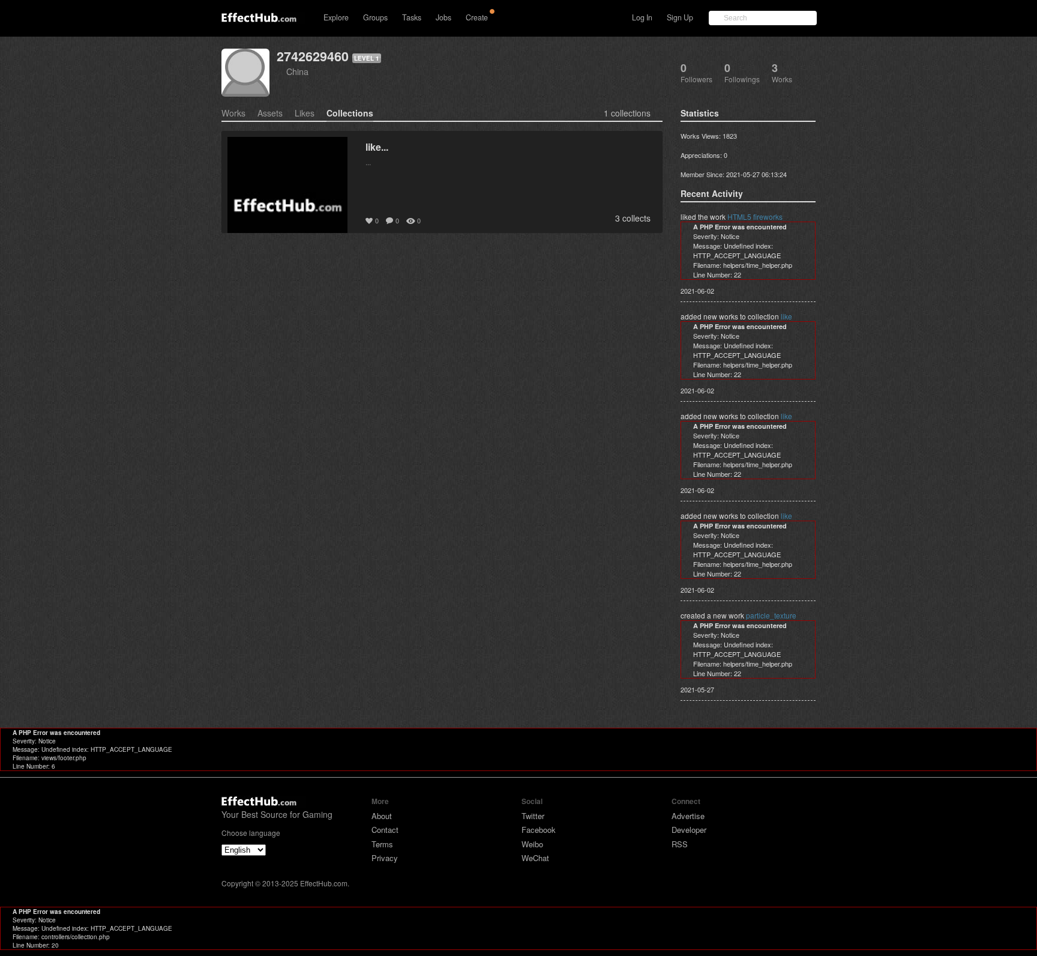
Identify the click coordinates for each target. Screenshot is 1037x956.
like (786, 316)
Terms (382, 844)
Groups (375, 17)
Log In (642, 17)
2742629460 (313, 56)
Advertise (688, 815)
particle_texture (771, 615)
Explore (336, 17)
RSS (680, 844)
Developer (689, 829)
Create (477, 17)
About (381, 815)
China (297, 71)
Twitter (533, 815)
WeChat (535, 858)
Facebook (539, 829)
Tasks (411, 17)
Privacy (384, 858)
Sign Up (680, 17)
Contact (384, 829)
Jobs (443, 17)
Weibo (532, 844)
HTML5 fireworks (755, 216)
